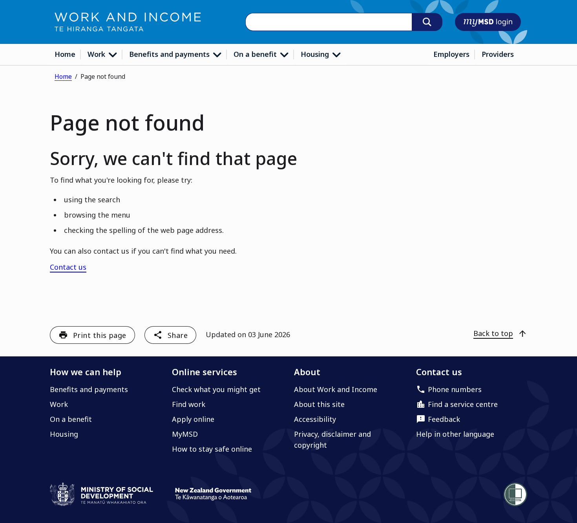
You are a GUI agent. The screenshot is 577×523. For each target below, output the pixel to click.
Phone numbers (455, 389)
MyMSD (185, 434)
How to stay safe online (212, 449)
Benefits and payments (170, 54)
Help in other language (455, 434)
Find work (188, 404)
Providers (498, 54)
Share (178, 335)
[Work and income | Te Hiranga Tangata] (128, 22)
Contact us (68, 267)
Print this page (99, 335)
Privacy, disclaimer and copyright (332, 439)
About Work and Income (335, 389)
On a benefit (256, 54)
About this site (319, 404)
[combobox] (328, 22)
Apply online (193, 419)
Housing (316, 54)
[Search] (427, 22)
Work (97, 54)
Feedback (444, 419)
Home (65, 54)
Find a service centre (463, 404)
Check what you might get (216, 389)
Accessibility (315, 419)
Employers (451, 54)
